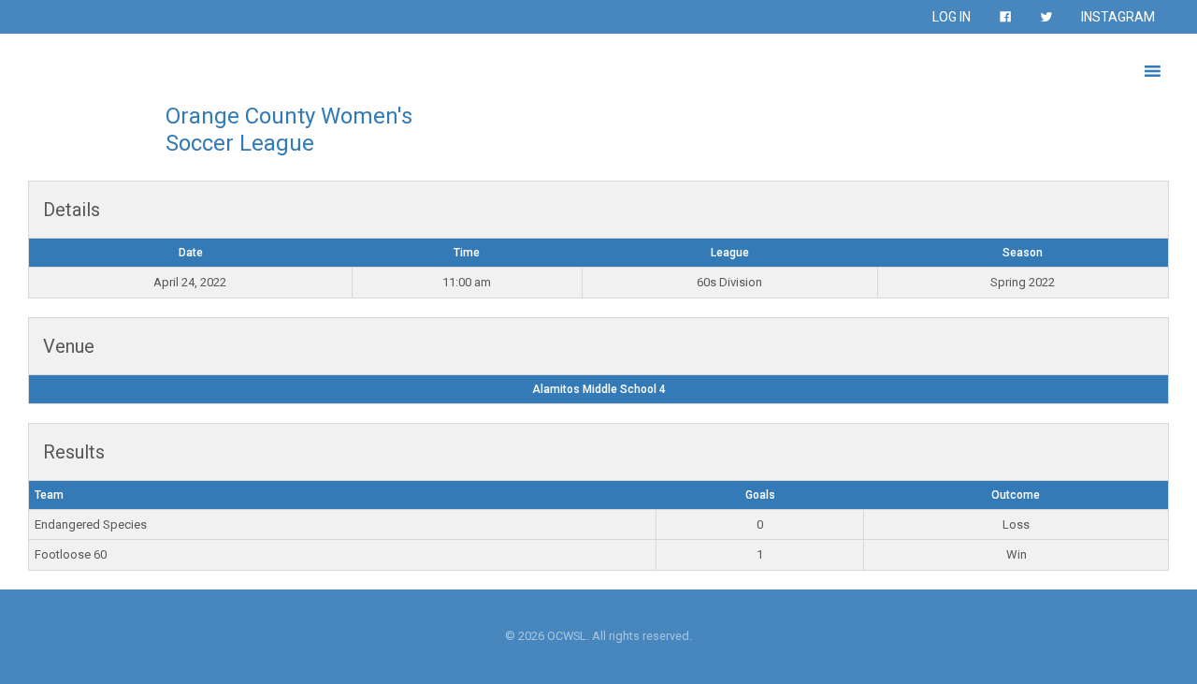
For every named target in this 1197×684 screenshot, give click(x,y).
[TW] (1046, 17)
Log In (951, 16)
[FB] (1005, 17)
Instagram (1118, 16)
